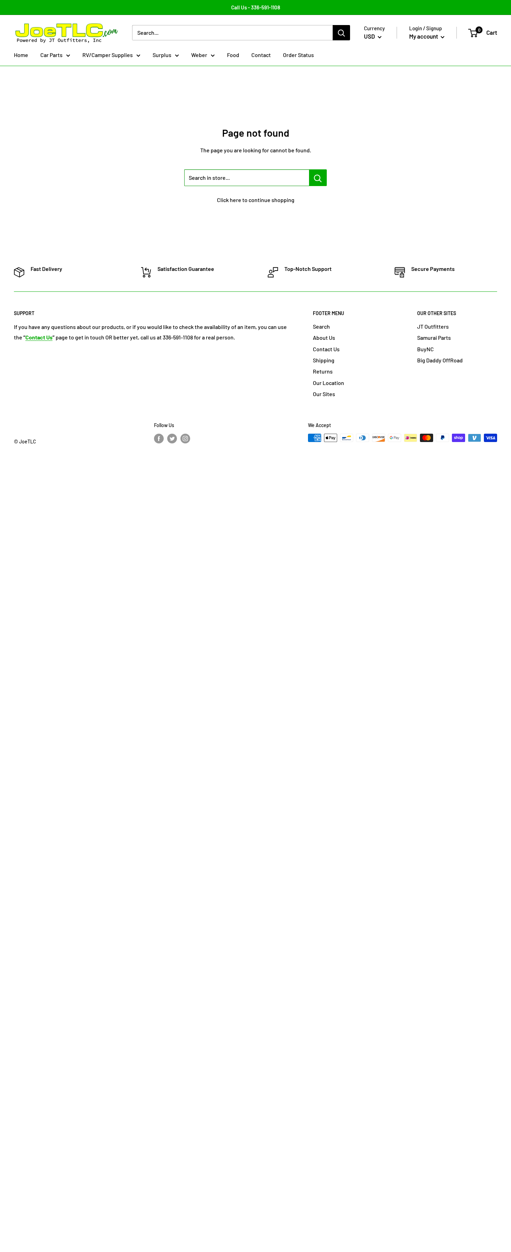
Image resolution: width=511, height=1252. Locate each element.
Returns (323, 371)
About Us (324, 337)
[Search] (341, 33)
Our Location (328, 382)
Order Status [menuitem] (298, 54)
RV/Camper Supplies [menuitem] (107, 54)
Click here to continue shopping (255, 199)
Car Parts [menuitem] (51, 54)
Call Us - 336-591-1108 (255, 7)
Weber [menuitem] (199, 54)
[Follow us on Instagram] (185, 438)
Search (321, 326)
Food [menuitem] (233, 54)
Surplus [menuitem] (162, 54)
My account (424, 36)
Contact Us (326, 349)
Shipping (323, 360)
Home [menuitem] (21, 54)
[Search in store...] (318, 177)
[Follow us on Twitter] (172, 438)
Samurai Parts (434, 337)
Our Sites (324, 394)
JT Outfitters (433, 326)
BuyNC (425, 349)
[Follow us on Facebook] (159, 438)
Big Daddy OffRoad (440, 360)
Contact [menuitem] (261, 54)
